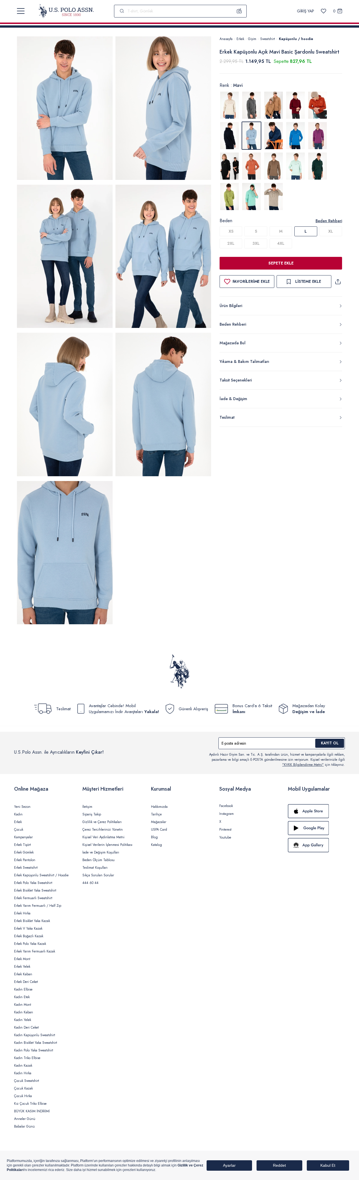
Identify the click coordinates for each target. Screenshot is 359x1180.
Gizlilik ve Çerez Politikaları (102, 821)
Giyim (252, 38)
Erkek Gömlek (24, 852)
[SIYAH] (229, 166)
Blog (154, 837)
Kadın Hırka (22, 1073)
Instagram (226, 813)
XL (330, 231)
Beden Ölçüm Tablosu (98, 860)
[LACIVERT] (229, 136)
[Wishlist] (323, 11)
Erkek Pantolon (24, 860)
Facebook (226, 806)
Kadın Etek (22, 997)
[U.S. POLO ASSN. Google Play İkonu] (316, 828)
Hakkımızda (159, 806)
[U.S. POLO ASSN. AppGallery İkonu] (316, 845)
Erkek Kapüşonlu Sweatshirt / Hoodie (41, 875)
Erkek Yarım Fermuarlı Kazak (34, 951)
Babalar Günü (24, 1126)
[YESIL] (273, 166)
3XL (256, 243)
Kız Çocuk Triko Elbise (30, 1103)
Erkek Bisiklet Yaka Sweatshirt (35, 890)
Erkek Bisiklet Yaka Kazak (32, 920)
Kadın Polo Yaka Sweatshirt (33, 1050)
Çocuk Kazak (23, 1088)
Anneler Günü (24, 1118)
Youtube (225, 837)
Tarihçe (156, 814)
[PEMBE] (317, 136)
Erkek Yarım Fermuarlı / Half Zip (37, 905)
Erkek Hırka (22, 913)
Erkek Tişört (22, 844)
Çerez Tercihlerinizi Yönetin (102, 829)
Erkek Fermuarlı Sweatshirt (33, 898)
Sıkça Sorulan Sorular (98, 875)
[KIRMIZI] (295, 105)
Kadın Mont (22, 1004)
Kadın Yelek (22, 1019)
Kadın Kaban (23, 1012)
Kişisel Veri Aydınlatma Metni (103, 837)
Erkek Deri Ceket (26, 981)
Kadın (18, 814)
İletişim (87, 806)
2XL (231, 243)
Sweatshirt (267, 38)
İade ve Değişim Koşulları (100, 852)
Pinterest (225, 829)
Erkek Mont (22, 958)
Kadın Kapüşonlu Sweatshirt (34, 1035)
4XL (280, 243)
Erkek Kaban (23, 974)
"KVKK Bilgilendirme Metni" (303, 764)
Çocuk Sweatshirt (26, 1080)
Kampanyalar (23, 837)
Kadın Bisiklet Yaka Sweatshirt (35, 1042)
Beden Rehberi (329, 221)
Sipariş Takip (91, 814)
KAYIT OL (330, 743)
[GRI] (229, 105)
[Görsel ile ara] (239, 11)
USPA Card (159, 829)
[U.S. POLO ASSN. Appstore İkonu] (316, 811)
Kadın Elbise (23, 989)
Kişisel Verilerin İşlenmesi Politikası (107, 844)
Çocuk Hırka (23, 1096)
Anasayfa (226, 38)
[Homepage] (66, 11)
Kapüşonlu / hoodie (296, 38)
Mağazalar (158, 821)
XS (231, 231)
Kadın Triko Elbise (27, 1057)
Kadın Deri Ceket (26, 1027)
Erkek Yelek (22, 966)
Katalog (156, 844)
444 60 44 (90, 882)
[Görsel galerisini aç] (65, 109)
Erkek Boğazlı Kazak (28, 936)
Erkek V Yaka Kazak (28, 928)
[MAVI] (273, 136)
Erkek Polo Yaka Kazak (30, 943)
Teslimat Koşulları (95, 867)
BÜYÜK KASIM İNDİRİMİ (32, 1111)
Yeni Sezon (22, 806)
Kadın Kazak (23, 1065)
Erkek (240, 38)
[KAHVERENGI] (273, 105)
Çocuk (18, 829)
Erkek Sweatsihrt (26, 867)
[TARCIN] (251, 166)
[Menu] (21, 11)
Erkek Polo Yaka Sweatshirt (33, 882)
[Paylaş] (338, 281)
